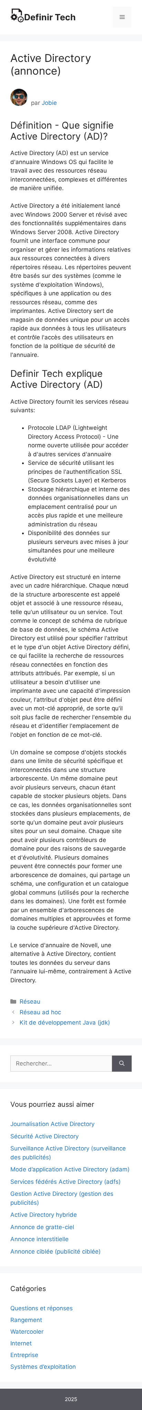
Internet (21, 1343)
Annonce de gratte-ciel (42, 1227)
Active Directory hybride (43, 1214)
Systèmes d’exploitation (43, 1366)
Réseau (30, 1001)
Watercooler (26, 1331)
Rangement (26, 1319)
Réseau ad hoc (40, 1012)
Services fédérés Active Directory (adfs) (65, 1181)
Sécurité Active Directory (44, 1136)
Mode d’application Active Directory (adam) (70, 1169)
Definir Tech (50, 17)
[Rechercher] (122, 1064)
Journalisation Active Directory (52, 1124)
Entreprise (24, 1355)
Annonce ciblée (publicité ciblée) (55, 1251)
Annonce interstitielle (39, 1239)
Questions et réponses (41, 1308)
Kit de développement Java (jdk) (65, 1022)
